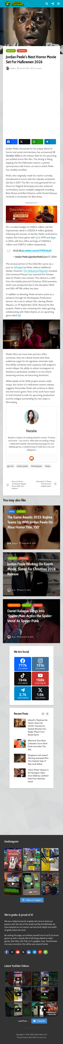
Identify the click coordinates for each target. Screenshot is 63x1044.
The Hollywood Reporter (35, 270)
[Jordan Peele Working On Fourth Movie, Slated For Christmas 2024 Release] (31, 574)
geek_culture (13, 850)
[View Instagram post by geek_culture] (19, 869)
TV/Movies (22, 51)
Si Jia (13, 590)
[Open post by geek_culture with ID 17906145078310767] (13, 859)
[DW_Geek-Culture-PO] (31, 214)
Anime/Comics (14, 605)
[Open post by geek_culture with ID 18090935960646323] (13, 883)
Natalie (13, 68)
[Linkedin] (29, 952)
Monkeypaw (36, 466)
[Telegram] (34, 952)
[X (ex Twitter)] (23, 952)
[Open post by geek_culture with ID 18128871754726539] (50, 859)
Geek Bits (10, 51)
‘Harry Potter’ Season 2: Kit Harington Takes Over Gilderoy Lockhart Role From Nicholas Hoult (38, 776)
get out (10, 466)
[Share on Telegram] (50, 141)
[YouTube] (18, 952)
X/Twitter (18, 267)
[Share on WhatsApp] (37, 141)
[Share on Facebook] (12, 141)
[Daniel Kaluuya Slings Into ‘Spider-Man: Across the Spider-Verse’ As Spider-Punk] (31, 621)
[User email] (31, 458)
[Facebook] (6, 952)
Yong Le (14, 543)
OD (19, 315)
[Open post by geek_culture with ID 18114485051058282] (31, 883)
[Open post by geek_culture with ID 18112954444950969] (31, 859)
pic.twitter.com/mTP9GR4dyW (37, 250)
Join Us (43, 1037)
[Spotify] (45, 952)
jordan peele (22, 466)
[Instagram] (12, 952)
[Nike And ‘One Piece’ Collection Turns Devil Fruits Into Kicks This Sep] (20, 743)
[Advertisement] (31, 103)
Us (36, 237)
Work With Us (34, 1037)
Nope (53, 237)
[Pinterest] (40, 952)
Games (11, 511)
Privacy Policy (22, 1037)
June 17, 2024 (50, 256)
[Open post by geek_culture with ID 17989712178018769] (50, 883)
